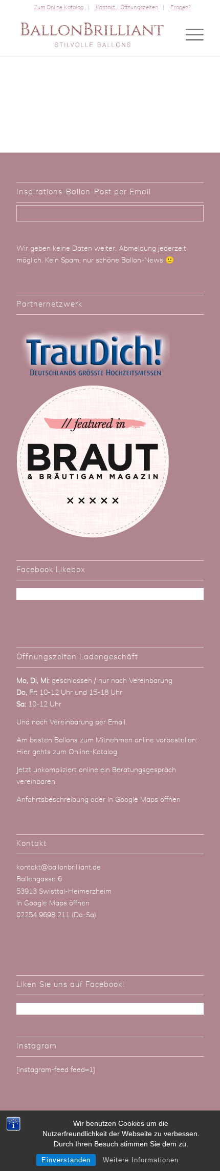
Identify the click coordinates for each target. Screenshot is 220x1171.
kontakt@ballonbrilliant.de (58, 867)
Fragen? (180, 7)
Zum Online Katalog (58, 7)
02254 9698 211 (43, 915)
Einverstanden (66, 1160)
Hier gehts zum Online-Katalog (66, 752)
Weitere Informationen (141, 1160)
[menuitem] (59, 7)
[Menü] (189, 35)
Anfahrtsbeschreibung (53, 799)
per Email (110, 722)
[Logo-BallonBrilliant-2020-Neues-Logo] (91, 35)
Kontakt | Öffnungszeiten (127, 7)
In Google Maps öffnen (144, 799)
